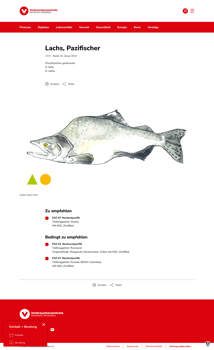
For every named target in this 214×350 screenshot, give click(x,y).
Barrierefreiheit (154, 346)
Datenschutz (113, 346)
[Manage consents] (207, 343)
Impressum (133, 346)
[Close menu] (43, 324)
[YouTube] (52, 330)
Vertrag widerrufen (180, 346)
